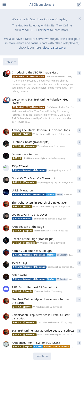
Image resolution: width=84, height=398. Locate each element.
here (46, 30)
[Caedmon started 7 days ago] (6, 192)
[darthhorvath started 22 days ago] (6, 316)
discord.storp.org (54, 47)
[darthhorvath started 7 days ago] (6, 204)
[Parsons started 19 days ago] (6, 289)
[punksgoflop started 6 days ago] (6, 168)
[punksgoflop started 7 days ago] (6, 180)
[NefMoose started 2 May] (6, 74)
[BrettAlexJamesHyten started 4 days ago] (6, 156)
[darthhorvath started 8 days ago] (6, 228)
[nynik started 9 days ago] (6, 240)
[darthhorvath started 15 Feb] (6, 132)
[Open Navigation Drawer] (4, 4)
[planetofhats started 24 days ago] (6, 344)
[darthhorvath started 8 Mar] (6, 301)
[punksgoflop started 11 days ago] (6, 264)
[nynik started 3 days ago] (6, 144)
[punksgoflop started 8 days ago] (6, 216)
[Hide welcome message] (79, 18)
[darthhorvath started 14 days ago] (6, 277)
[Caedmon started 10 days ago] (6, 252)
